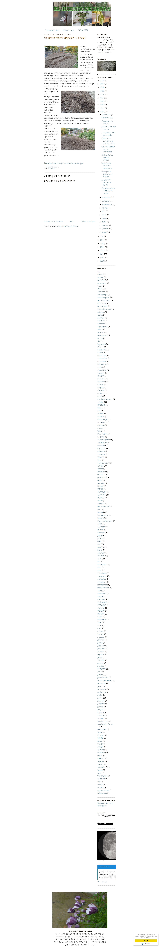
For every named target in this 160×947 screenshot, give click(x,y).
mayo (104, 218)
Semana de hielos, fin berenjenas (107, 166)
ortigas (100, 631)
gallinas (100, 474)
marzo (105, 225)
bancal (100, 332)
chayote (101, 390)
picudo (100, 663)
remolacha (102, 729)
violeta (100, 787)
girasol (100, 486)
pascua (101, 646)
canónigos (102, 364)
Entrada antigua (88, 221)
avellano (101, 318)
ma (99, 561)
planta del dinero (105, 680)
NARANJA (102, 605)
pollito (100, 698)
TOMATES (101, 767)
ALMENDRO (102, 306)
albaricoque (102, 295)
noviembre (107, 197)
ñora (100, 622)
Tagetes (101, 761)
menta (100, 596)
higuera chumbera (105, 521)
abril (104, 222)
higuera (101, 518)
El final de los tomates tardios (107, 157)
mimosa (101, 599)
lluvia (100, 559)
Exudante (101, 454)
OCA (99, 625)
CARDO (101, 376)
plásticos (101, 686)
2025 (102, 84)
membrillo (102, 593)
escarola (101, 445)
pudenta (101, 704)
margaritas (102, 585)
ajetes (100, 286)
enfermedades (104, 440)
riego (100, 732)
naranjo (101, 608)
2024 (102, 87)
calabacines (102, 358)
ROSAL (100, 738)
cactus (100, 353)
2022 (102, 94)
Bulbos (100, 347)
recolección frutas (105, 724)
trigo (99, 773)
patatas (101, 648)
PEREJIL (101, 660)
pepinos (101, 654)
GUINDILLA (102, 492)
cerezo (100, 384)
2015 (102, 240)
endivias (101, 437)
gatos (100, 480)
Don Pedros (103, 434)
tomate (101, 764)
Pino (99, 672)
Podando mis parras (107, 122)
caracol (101, 373)
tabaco (101, 758)
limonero (101, 556)
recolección (102, 721)
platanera (102, 689)
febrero (105, 229)
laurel (100, 550)
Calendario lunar (103, 882)
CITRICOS (101, 405)
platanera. (102, 692)
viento (100, 784)
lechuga (101, 553)
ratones (101, 718)
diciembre (106, 115)
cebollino (101, 382)
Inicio (72, 221)
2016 (102, 236)
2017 (102, 112)
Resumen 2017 (107, 118)
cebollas (101, 379)
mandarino (102, 573)
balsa (100, 329)
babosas (101, 324)
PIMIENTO (102, 669)
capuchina (102, 370)
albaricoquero (103, 297)
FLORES (101, 466)
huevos (100, 530)
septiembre (107, 204)
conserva (101, 422)
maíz (99, 570)
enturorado (102, 443)
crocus (100, 428)
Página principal (52, 30)
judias (100, 538)
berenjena (102, 335)
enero (105, 232)
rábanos (101, 715)
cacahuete (102, 350)
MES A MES (83, 30)
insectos (101, 532)
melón (100, 590)
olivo (99, 628)
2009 (102, 261)
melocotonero (103, 588)
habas (100, 501)
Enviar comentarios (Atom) (67, 226)
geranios (101, 483)
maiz (99, 567)
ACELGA (101, 280)
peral (100, 657)
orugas (100, 634)
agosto (105, 208)
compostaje (102, 419)
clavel (100, 408)
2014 (102, 243)
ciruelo (100, 402)
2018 (102, 108)
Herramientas (103, 506)
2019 (102, 105)
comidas (101, 416)
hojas (100, 524)
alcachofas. (102, 303)
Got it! (146, 941)
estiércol (52, 168)
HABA (100, 498)
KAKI (99, 541)
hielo (99, 509)
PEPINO (101, 651)
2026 (102, 80)
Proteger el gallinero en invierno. (107, 174)
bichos (100, 338)
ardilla (100, 315)
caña (100, 367)
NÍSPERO (101, 614)
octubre (106, 201)
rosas (100, 741)
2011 (102, 254)
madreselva (102, 564)
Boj (99, 341)
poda (100, 695)
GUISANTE (102, 495)
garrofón (101, 477)
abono (100, 274)
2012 (102, 250)
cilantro (101, 393)
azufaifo (101, 321)
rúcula (100, 744)
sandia (100, 747)
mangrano (102, 576)
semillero (101, 753)
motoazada (102, 602)
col (99, 411)
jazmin (100, 535)
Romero (101, 735)
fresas (100, 469)
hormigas (101, 527)
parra (100, 643)
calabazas (102, 361)
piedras (101, 666)
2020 (102, 101)
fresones (101, 472)
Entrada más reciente (53, 221)
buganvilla (102, 344)
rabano (101, 712)
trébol (100, 770)
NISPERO (101, 611)
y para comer (103, 790)
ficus (99, 460)
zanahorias (102, 793)
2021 (102, 98)
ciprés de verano (105, 399)
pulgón (100, 709)
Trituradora (102, 776)
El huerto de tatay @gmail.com (105, 804)
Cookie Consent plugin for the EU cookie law (146, 944)
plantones (102, 683)
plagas (100, 675)
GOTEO (100, 489)
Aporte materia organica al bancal (108, 190)
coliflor (100, 413)
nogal (100, 617)
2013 (102, 247)
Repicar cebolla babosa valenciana (108, 149)
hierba (100, 512)
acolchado (102, 283)
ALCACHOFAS (103, 300)
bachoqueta (103, 326)
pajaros (101, 637)
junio (104, 215)
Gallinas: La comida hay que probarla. (108, 141)
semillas (101, 750)
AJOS (100, 289)
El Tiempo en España (106, 815)
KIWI (99, 544)
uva (99, 782)
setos (100, 755)
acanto (101, 277)
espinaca (101, 448)
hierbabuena (103, 515)
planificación (103, 678)
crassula (101, 425)
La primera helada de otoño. (106, 182)
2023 (102, 91)
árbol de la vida (104, 309)
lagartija (101, 547)
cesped (101, 387)
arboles (101, 312)
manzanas (102, 579)
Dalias (100, 431)
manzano (101, 582)
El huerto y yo (68, 30)
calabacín (102, 355)
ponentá (101, 701)
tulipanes (101, 779)
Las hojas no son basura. (109, 128)
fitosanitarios (103, 463)
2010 (102, 257)
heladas (101, 503)
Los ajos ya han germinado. (108, 133)
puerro (100, 707)
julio (104, 211)
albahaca (101, 292)
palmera (101, 640)
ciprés (100, 396)
